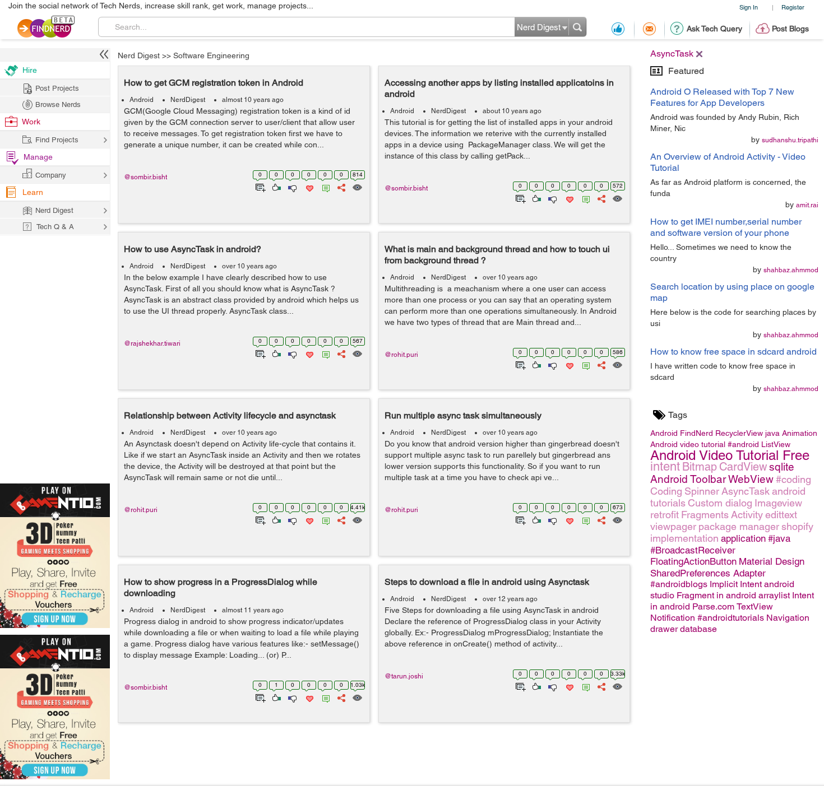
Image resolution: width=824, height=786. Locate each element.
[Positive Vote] (276, 186)
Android (141, 100)
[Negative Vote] (292, 186)
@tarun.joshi (404, 676)
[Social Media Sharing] (341, 186)
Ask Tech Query (714, 28)
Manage (38, 156)
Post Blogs (790, 28)
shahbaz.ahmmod (790, 270)
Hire (29, 70)
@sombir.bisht (145, 177)
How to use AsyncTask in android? (192, 249)
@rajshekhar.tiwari (152, 343)
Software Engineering (211, 55)
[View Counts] (357, 186)
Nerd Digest (139, 55)
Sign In (748, 7)
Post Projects (57, 88)
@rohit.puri (401, 355)
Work (31, 121)
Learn (32, 192)
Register (792, 7)
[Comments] (324, 186)
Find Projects (56, 140)
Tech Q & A (55, 226)
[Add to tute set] (259, 186)
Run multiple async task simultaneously (463, 415)
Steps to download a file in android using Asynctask (487, 581)
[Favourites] (308, 186)
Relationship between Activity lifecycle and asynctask (230, 415)
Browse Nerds (58, 104)
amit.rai (807, 205)
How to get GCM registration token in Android (213, 82)
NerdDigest (187, 100)
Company (50, 175)
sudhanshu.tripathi (790, 140)
